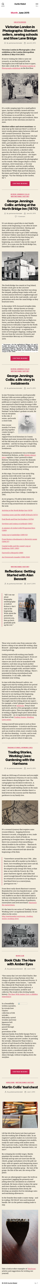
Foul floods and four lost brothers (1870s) (18, 519)
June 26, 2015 (31, 43)
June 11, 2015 (31, 584)
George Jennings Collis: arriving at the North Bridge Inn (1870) (20, 205)
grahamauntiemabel (15, 43)
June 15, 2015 (31, 388)
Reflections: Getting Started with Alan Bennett (20, 575)
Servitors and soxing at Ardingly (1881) (17, 524)
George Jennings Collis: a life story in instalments (20, 379)
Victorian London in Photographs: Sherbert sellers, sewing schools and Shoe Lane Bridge (20, 32)
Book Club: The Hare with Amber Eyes (20, 962)
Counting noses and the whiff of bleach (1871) (20, 515)
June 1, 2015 (31, 1092)
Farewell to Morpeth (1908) (12, 553)
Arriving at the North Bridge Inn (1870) (17, 510)
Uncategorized (20, 22)
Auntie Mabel (20, 4)
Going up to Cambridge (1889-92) (15, 535)
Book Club (20, 955)
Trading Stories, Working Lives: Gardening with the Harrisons (20, 758)
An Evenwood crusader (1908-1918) (16, 557)
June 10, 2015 (31, 768)
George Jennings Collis (20, 194)
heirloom (20, 706)
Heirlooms (10, 1082)
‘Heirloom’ (32, 1269)
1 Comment (21, 216)
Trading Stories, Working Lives (20, 747)
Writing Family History (20, 196)
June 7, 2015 (31, 969)
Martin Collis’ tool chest (20, 1087)
